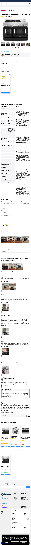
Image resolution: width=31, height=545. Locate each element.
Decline (23, 542)
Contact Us (2, 512)
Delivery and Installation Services (25, 499)
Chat (12, 55)
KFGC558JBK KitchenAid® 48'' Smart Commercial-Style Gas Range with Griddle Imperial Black (5, 438)
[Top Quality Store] (15, 10)
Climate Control (16, 501)
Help (1, 513)
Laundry (15, 497)
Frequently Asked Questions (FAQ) (25, 496)
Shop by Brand (16, 505)
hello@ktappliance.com (4, 503)
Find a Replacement (5, 51)
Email (14, 55)
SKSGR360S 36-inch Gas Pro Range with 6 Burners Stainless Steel (15, 436)
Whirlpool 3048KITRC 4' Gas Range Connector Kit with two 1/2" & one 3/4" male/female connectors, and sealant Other (5, 87)
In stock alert (6, 446)
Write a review (10, 16)
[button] (15, 47)
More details (28, 59)
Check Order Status (23, 497)
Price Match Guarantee (23, 506)
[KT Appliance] (4, 3)
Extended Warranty (23, 501)
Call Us (17, 55)
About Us (2, 511)
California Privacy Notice (24, 505)
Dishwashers (15, 496)
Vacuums (15, 500)
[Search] (6, 3)
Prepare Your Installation (24, 507)
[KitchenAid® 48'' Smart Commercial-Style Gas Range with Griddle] (15, 30)
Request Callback (7, 55)
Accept (15, 542)
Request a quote (23, 498)
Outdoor (15, 499)
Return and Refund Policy (24, 500)
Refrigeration (16, 498)
